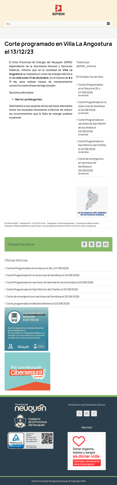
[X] (91, 244)
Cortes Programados (66, 223)
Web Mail (86, 427)
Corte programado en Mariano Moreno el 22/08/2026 (38, 303)
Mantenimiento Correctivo (69, 226)
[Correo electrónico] (105, 244)
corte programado (49, 226)
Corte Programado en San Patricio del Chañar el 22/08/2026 (92, 145)
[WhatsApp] (98, 244)
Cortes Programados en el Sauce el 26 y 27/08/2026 (90, 88)
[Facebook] (84, 244)
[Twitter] (79, 413)
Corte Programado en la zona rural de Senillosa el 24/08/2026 (92, 106)
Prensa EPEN (13, 223)
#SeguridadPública (22, 226)
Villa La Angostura (88, 226)
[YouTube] (87, 413)
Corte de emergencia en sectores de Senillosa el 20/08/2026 (42, 296)
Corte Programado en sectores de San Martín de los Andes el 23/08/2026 (50, 282)
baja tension (36, 226)
